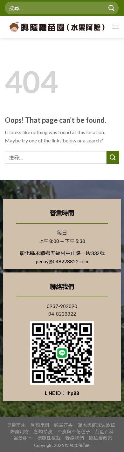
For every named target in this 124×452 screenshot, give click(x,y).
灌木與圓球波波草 (96, 425)
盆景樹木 (23, 438)
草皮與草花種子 (74, 431)
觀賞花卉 (63, 425)
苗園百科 (104, 431)
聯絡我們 (74, 438)
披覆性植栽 (49, 438)
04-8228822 (62, 314)
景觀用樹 (40, 425)
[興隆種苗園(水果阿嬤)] (59, 27)
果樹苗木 (16, 425)
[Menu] (115, 27)
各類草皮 (43, 431)
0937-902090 (62, 306)
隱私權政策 (101, 438)
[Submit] (111, 8)
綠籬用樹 (19, 431)
